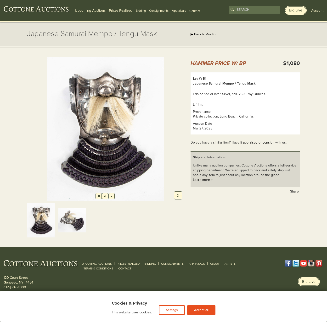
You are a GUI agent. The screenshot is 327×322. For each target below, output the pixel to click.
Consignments (159, 11)
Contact (124, 268)
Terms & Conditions (98, 268)
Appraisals (179, 11)
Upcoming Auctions (90, 10)
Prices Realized (120, 10)
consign (268, 142)
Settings (172, 310)
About (215, 263)
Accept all (201, 310)
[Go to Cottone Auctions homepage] (36, 9)
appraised (250, 142)
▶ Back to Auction (204, 34)
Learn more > (203, 180)
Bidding (141, 11)
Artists (230, 263)
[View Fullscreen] (178, 195)
